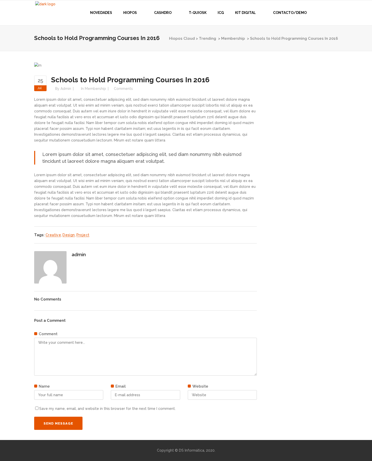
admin (65, 89)
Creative (53, 235)
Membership (233, 38)
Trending (207, 38)
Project (83, 235)
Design (69, 235)
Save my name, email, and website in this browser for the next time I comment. (107, 409)
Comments (123, 89)
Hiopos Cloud (182, 38)
